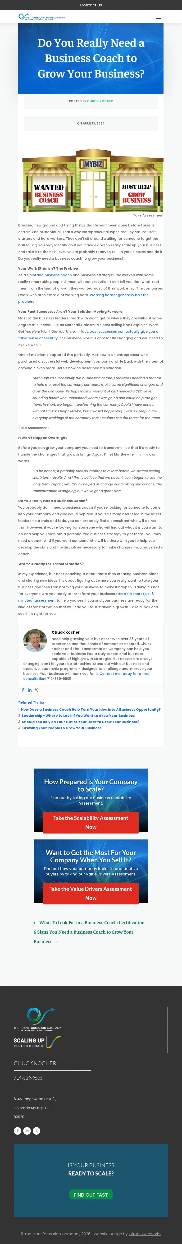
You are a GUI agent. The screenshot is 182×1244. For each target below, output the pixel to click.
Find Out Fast (91, 1195)
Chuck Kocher (100, 101)
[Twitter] (36, 690)
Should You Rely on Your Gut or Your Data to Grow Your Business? (81, 721)
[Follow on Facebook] (17, 1131)
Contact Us (91, 5)
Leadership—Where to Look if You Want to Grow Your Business (78, 715)
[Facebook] (23, 690)
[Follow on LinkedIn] (27, 1131)
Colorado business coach (49, 275)
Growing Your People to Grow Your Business (61, 728)
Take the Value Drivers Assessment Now (91, 893)
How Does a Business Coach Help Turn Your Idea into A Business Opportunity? (91, 709)
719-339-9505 (28, 1078)
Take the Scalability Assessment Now (90, 822)
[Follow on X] (36, 1131)
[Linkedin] (29, 690)
